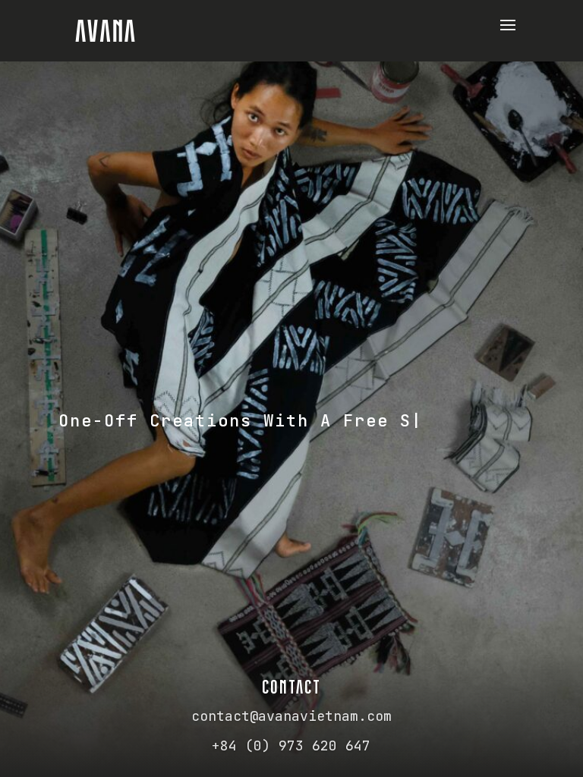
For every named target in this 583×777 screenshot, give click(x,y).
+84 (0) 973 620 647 (291, 745)
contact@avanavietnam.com (291, 716)
